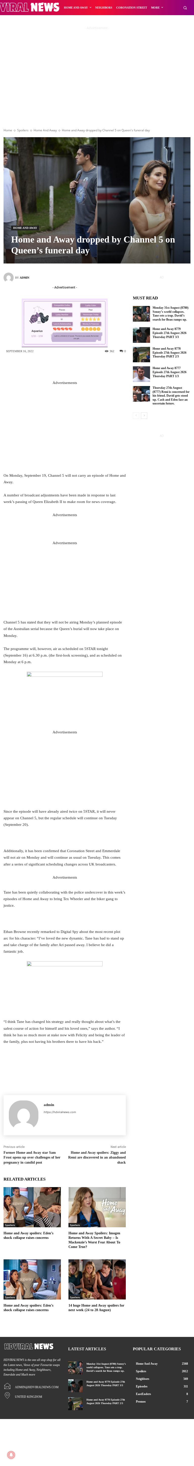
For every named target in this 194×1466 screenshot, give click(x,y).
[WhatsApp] (99, 365)
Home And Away (45, 130)
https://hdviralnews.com (60, 1112)
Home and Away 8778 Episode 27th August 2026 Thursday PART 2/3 (169, 352)
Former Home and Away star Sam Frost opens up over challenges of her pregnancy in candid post (32, 1157)
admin (24, 277)
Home (8, 130)
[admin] (9, 278)
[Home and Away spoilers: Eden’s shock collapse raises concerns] (32, 1207)
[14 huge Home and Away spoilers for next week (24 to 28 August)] (97, 1279)
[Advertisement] (97, 85)
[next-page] (144, 415)
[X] (68, 365)
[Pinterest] (83, 365)
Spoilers (23, 130)
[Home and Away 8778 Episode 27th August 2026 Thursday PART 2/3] (141, 355)
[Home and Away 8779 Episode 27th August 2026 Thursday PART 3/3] (141, 335)
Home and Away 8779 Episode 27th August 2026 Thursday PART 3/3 (169, 333)
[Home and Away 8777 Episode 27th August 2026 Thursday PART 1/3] (141, 374)
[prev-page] (136, 415)
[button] (185, 8)
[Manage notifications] (11, 1455)
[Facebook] (53, 365)
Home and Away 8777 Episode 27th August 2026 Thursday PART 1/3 (169, 372)
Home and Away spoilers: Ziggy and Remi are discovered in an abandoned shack (97, 1157)
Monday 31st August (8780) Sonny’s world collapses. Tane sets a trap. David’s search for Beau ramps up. (170, 313)
